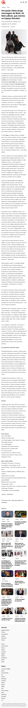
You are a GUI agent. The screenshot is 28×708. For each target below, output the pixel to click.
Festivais (3, 680)
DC (2, 674)
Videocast (3, 638)
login (13, 500)
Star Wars (3, 696)
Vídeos (3, 640)
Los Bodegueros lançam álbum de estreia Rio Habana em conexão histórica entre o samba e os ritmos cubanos (7, 564)
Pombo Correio (6, 26)
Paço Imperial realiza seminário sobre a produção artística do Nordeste (21, 563)
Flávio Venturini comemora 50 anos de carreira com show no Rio (20, 546)
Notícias (3, 636)
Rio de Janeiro (4, 690)
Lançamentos (4, 634)
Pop (2, 688)
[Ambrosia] (3, 2)
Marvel (3, 684)
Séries (2, 659)
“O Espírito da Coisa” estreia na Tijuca (7, 619)
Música (3, 655)
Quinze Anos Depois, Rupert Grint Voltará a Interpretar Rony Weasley (7, 526)
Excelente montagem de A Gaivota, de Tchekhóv (21, 523)
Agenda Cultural (5, 630)
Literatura (3, 651)
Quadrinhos (4, 657)
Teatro (2, 661)
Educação (3, 678)
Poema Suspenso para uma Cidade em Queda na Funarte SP (7, 585)
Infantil (3, 682)
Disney (3, 676)
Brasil (2, 670)
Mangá (3, 653)
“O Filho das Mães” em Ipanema (20, 600)
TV (2, 700)
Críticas (3, 632)
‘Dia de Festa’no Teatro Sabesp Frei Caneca (20, 582)
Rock (2, 692)
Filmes (3, 648)
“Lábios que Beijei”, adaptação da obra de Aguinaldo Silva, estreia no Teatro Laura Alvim (6, 602)
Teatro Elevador (10, 494)
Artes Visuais (4, 646)
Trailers (3, 698)
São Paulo (4, 494)
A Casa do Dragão (5, 668)
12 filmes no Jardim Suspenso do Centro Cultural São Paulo (20, 620)
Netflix (2, 686)
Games (3, 649)
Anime (2, 644)
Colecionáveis (4, 672)
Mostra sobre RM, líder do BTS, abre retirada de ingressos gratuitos (7, 546)
